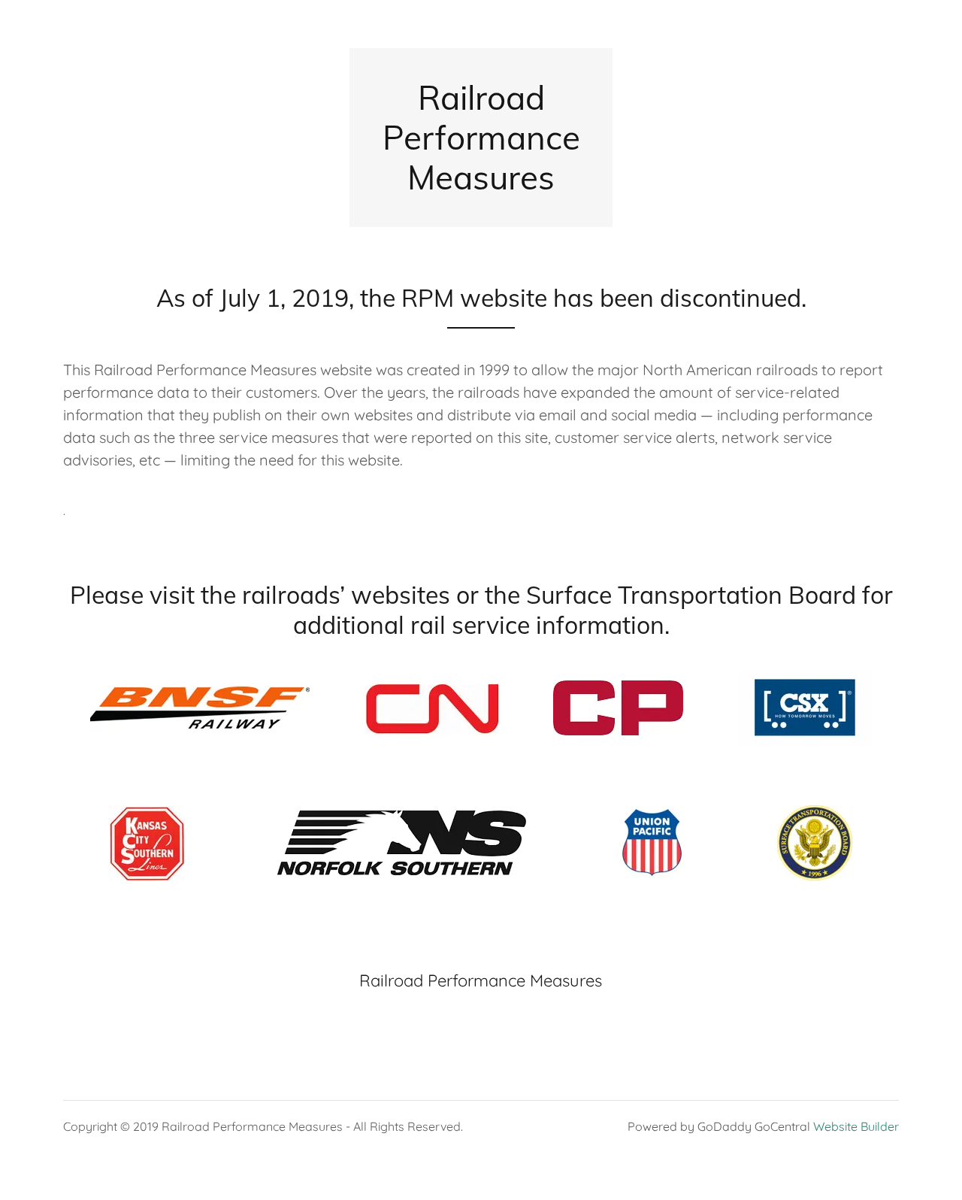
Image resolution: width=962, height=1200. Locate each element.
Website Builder (856, 1126)
